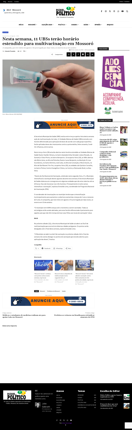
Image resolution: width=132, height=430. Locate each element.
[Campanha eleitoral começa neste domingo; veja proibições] (123, 154)
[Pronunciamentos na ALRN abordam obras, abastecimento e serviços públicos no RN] (123, 178)
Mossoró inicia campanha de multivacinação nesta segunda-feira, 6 (63, 276)
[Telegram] (83, 54)
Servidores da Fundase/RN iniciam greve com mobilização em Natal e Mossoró (109, 166)
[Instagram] (105, 11)
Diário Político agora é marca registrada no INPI (111, 396)
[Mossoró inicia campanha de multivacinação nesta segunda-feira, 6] (64, 265)
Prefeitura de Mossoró (53, 291)
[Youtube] (122, 11)
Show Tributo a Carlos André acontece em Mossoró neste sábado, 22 (109, 129)
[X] (110, 11)
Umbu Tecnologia (67, 423)
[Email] (88, 54)
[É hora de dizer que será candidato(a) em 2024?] (127, 406)
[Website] (114, 11)
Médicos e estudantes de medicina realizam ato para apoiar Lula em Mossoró (23, 316)
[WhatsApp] (118, 11)
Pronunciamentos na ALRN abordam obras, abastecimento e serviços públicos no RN (109, 179)
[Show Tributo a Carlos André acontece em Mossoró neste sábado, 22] (123, 129)
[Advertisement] (115, 204)
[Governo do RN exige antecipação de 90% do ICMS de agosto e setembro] (123, 142)
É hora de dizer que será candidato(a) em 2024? (109, 405)
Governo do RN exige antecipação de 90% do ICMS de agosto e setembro (109, 142)
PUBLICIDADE (103, 49)
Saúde (64, 291)
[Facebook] (101, 11)
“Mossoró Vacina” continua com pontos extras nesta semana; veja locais (42, 276)
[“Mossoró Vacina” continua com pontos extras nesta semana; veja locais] (43, 265)
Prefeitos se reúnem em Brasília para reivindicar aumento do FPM (74, 316)
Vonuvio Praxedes (10, 51)
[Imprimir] (92, 54)
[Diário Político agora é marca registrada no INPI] (127, 397)
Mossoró (5, 32)
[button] (127, 11)
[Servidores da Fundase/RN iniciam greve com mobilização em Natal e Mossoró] (123, 166)
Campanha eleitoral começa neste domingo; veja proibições (108, 154)
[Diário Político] (65, 11)
